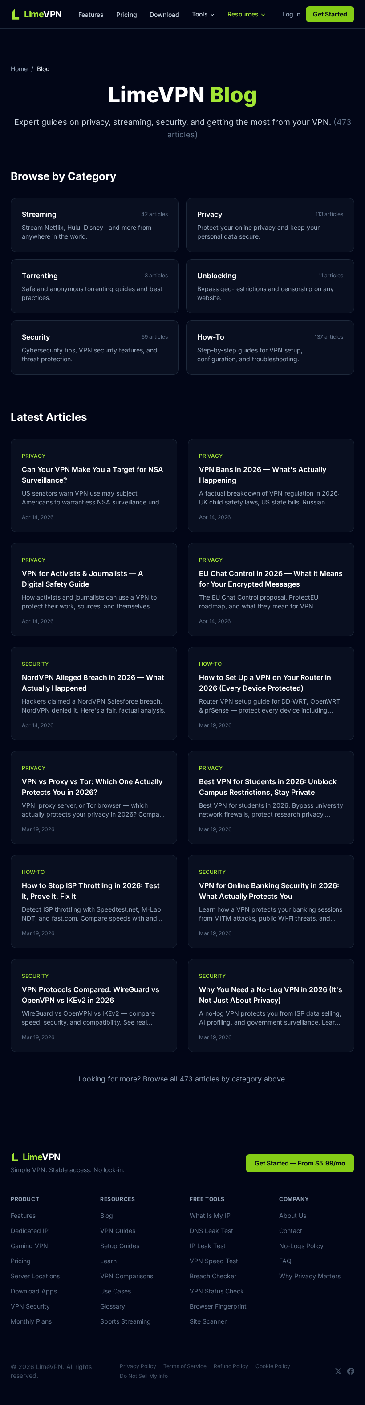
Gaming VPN (29, 1245)
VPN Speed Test (214, 1261)
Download (164, 14)
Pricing (126, 14)
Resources (243, 14)
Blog (106, 1215)
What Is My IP (210, 1215)
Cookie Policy (273, 1366)
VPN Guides (117, 1230)
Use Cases (115, 1291)
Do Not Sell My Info (144, 1376)
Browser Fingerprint (218, 1306)
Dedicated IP (30, 1230)
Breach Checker (213, 1276)
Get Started (330, 14)
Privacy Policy (138, 1366)
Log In (291, 14)
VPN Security (30, 1306)
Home (19, 68)
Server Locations (35, 1276)
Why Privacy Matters (310, 1276)
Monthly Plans (31, 1321)
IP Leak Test (208, 1245)
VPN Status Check (217, 1291)
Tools (200, 14)
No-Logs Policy (301, 1245)
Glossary (112, 1306)
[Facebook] (350, 1371)
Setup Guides (119, 1245)
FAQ (285, 1261)
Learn (108, 1261)
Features (91, 14)
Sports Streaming (125, 1321)
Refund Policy (231, 1366)
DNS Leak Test (211, 1230)
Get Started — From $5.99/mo (300, 1163)
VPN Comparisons (126, 1276)
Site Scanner (208, 1321)
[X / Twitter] (338, 1371)
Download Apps (34, 1291)
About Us (292, 1215)
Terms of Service (185, 1366)
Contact (290, 1230)
